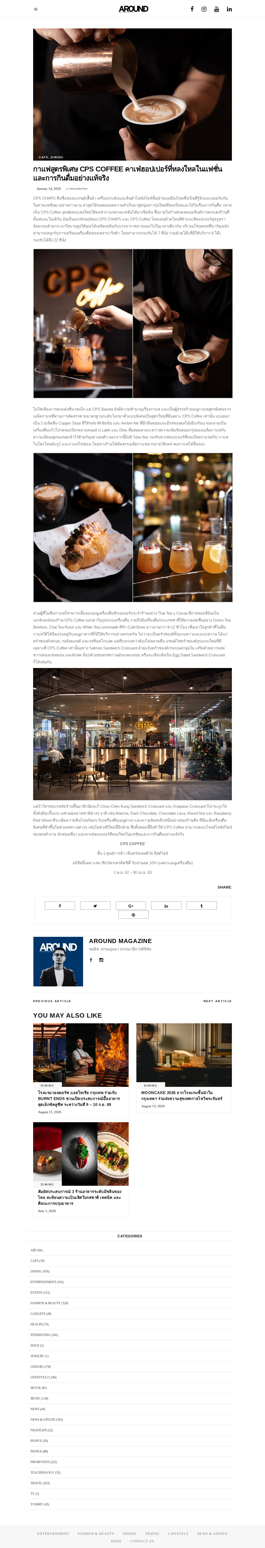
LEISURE (37, 1367)
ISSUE (35, 1345)
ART (33, 1250)
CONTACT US (142, 1541)
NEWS (35, 1409)
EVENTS (36, 1292)
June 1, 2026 (47, 1211)
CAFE (43, 157)
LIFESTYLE (39, 1377)
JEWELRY (37, 1356)
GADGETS (38, 1314)
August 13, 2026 (153, 1106)
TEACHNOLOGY (42, 1472)
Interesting (41, 1335)
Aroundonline (78, 188)
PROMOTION (40, 1462)
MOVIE (36, 1388)
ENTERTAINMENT (43, 1282)
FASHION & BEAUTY (46, 1303)
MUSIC (36, 1398)
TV (33, 1494)
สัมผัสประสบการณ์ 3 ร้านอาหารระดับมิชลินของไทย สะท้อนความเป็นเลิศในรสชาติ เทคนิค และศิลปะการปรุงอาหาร (80, 1197)
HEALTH (37, 1324)
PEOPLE (36, 1441)
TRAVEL (36, 1483)
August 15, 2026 (49, 1112)
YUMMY (37, 1504)
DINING (57, 157)
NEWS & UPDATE (43, 1419)
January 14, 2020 (49, 189)
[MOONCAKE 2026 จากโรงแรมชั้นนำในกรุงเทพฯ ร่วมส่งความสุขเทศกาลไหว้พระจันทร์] (184, 1055)
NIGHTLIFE (39, 1430)
